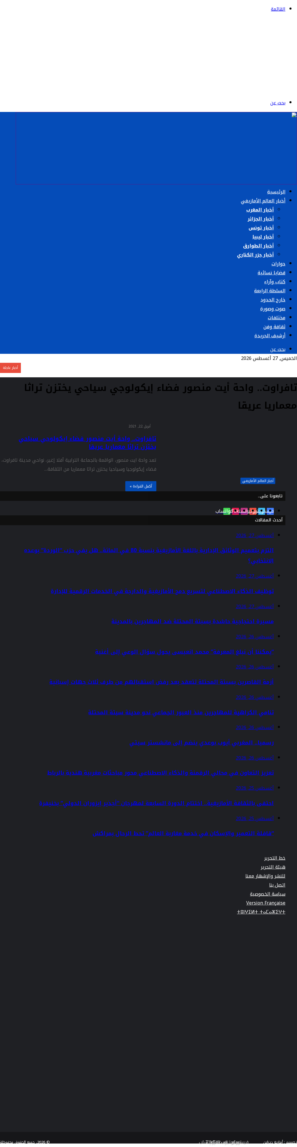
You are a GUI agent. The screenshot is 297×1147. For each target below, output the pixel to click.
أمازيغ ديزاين (273, 1142)
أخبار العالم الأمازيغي (263, 200)
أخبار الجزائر (261, 218)
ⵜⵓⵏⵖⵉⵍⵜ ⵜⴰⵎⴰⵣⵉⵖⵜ (261, 911)
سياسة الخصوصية (267, 893)
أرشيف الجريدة (269, 335)
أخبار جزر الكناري (255, 254)
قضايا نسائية (271, 272)
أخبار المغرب (260, 209)
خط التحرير (274, 858)
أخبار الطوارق (258, 245)
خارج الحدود (272, 299)
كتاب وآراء (274, 281)
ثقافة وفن (274, 326)
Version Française (265, 902)
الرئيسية (276, 191)
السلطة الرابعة (269, 290)
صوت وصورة (272, 308)
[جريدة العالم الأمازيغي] (246, 89)
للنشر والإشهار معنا (265, 875)
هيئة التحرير (273, 866)
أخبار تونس (261, 227)
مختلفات (276, 317)
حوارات (278, 263)
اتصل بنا (277, 884)
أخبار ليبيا (263, 236)
